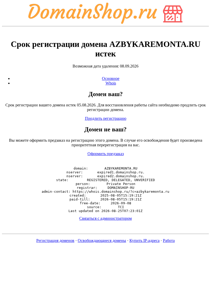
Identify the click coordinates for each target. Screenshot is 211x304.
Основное (110, 78)
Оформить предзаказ (105, 153)
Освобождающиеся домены (102, 240)
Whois (111, 83)
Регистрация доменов (55, 240)
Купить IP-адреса (144, 240)
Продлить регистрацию (105, 118)
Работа (169, 240)
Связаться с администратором (105, 218)
